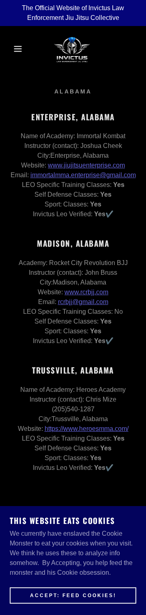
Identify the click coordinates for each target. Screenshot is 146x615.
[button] (12, 49)
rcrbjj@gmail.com (83, 301)
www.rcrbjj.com (86, 292)
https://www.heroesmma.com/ (87, 428)
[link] (73, 49)
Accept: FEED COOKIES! (73, 595)
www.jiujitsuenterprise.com (86, 165)
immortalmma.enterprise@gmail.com (83, 175)
